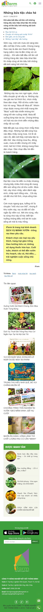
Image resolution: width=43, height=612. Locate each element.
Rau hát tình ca (11, 32)
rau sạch (33, 273)
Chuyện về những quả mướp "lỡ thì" (19, 34)
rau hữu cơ (8, 276)
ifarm (14, 273)
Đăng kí (35, 541)
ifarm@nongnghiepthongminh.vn (17, 592)
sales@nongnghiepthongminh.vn (13, 594)
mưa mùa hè (23, 273)
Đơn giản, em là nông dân (15, 36)
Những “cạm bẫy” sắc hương (16, 39)
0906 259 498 (15, 588)
